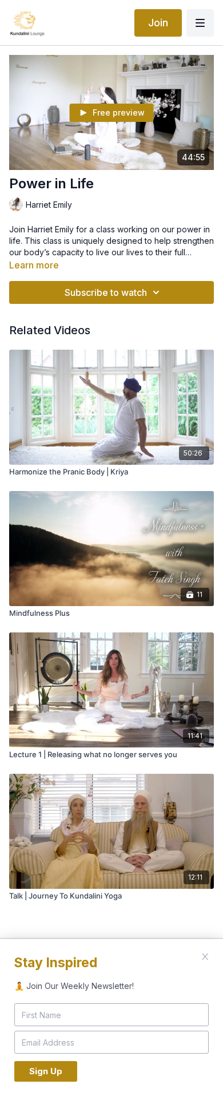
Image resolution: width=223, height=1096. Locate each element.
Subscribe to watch (106, 292)
